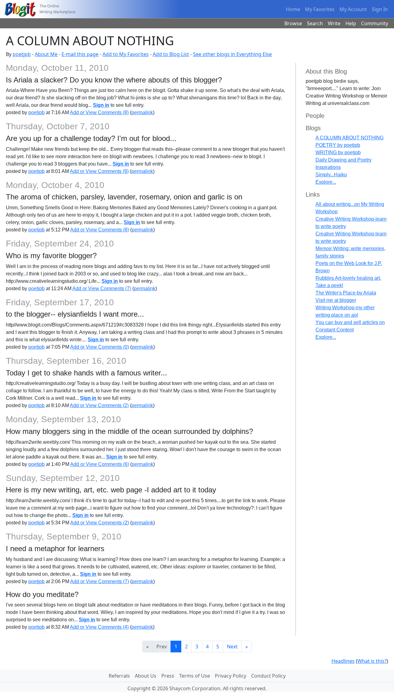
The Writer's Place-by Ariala (346, 292)
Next (232, 646)
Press (167, 675)
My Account (353, 9)
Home (293, 9)
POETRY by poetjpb (338, 145)
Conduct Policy (268, 675)
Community (374, 23)
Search (315, 23)
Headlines (343, 661)
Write (334, 23)
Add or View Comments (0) (99, 347)
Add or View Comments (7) (101, 288)
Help (350, 23)
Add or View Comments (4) (99, 627)
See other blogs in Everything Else (232, 54)
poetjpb (22, 54)
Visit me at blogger (336, 300)
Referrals (119, 675)
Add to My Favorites (126, 54)
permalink (142, 112)
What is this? (372, 661)
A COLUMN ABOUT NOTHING (350, 137)
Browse (293, 23)
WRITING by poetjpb (338, 152)
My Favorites (320, 9)
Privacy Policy (230, 675)
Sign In (380, 9)
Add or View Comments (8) (99, 112)
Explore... (326, 182)
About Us (145, 675)
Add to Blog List (171, 54)
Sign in (101, 105)
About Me (46, 54)
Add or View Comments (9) (99, 171)
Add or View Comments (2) (99, 405)
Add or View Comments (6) (99, 464)
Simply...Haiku (331, 174)
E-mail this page (80, 54)
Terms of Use (194, 675)
